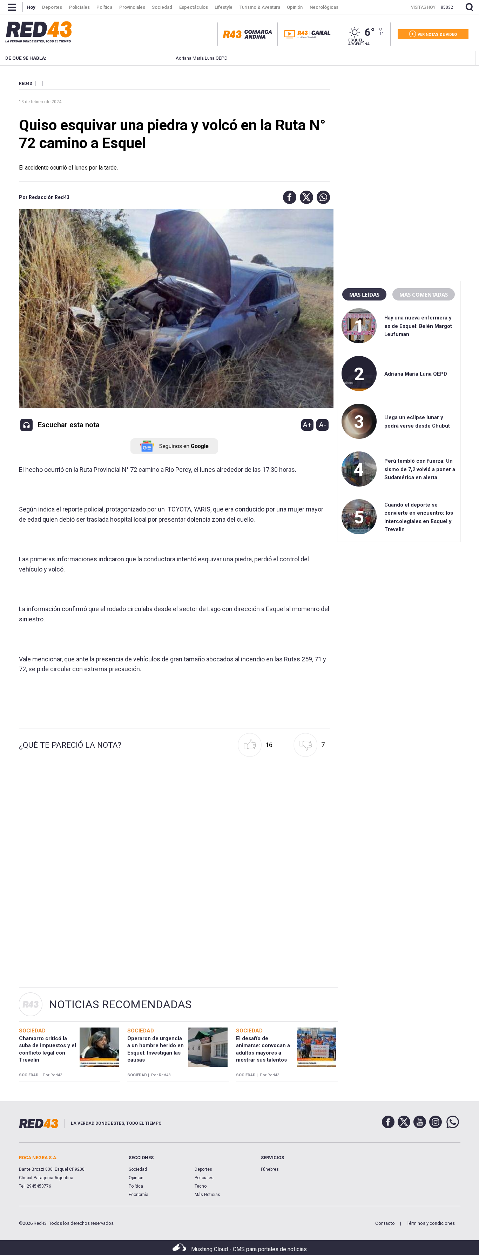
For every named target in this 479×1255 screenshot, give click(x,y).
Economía (138, 1194)
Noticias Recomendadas (120, 1004)
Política (136, 1186)
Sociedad (138, 1169)
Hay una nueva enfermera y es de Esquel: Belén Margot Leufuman (418, 326)
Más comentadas (423, 294)
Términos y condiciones (430, 1223)
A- (322, 425)
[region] (398, 125)
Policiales (204, 1177)
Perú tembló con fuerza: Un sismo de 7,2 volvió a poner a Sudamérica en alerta (419, 469)
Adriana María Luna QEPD (170, 58)
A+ (307, 425)
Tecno (201, 1186)
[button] (287, 197)
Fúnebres (270, 1169)
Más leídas (364, 294)
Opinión (136, 1177)
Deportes (203, 1169)
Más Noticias (207, 1194)
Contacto (385, 1223)
